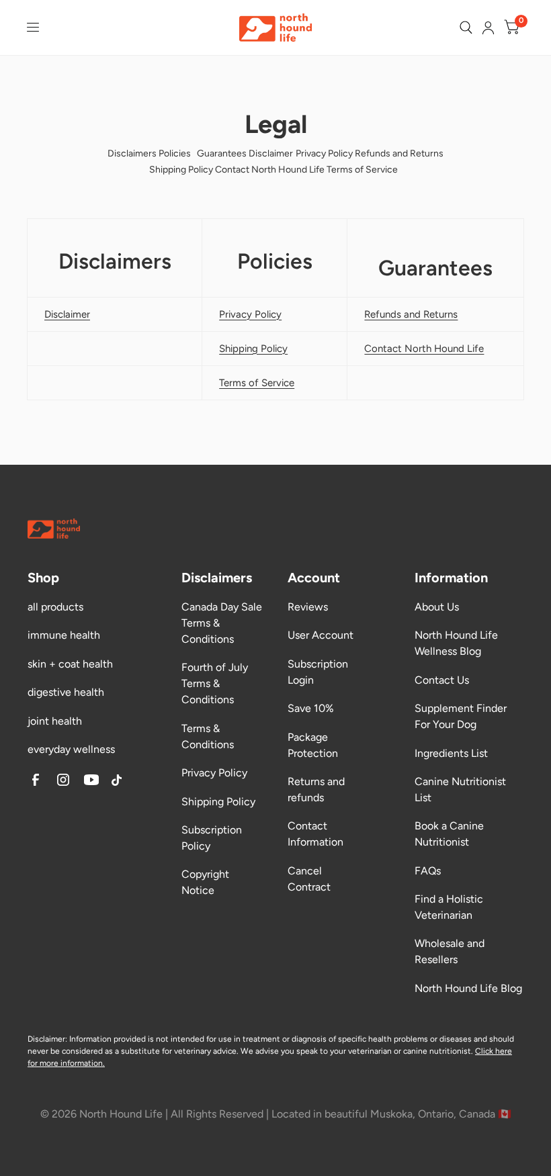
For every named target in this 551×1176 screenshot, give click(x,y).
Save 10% (311, 708)
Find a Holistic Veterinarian (449, 907)
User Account (320, 635)
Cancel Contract (309, 878)
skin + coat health (70, 664)
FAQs (428, 870)
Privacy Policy (214, 772)
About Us (437, 606)
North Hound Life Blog (468, 988)
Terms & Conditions (207, 736)
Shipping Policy (218, 801)
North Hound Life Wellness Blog (456, 643)
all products (55, 606)
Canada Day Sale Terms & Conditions (221, 622)
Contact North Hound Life (424, 349)
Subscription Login (318, 672)
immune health (64, 635)
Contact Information (315, 833)
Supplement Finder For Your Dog (461, 716)
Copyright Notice (205, 882)
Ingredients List (451, 753)
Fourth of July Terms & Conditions (214, 683)
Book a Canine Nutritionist (449, 833)
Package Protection (313, 745)
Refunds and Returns (411, 314)
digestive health (66, 692)
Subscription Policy (211, 837)
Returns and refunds (316, 789)
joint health (55, 721)
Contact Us (442, 680)
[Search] (466, 27)
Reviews (308, 606)
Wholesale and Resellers (449, 951)
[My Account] (488, 27)
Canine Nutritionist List (460, 789)
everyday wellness (71, 749)
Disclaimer (67, 314)
